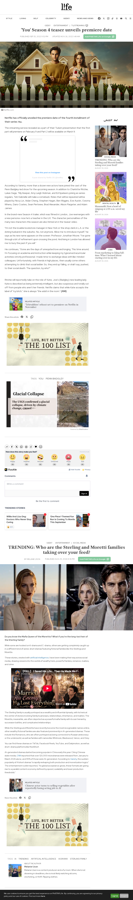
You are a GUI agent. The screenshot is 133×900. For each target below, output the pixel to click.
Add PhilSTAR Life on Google (98, 36)
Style (9, 18)
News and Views (85, 18)
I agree (114, 896)
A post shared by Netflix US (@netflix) (47, 178)
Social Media (79, 543)
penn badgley (55, 378)
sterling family (78, 858)
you (41, 378)
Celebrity (50, 18)
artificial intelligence (39, 657)
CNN (19, 755)
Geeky (66, 18)
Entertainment (61, 25)
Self (35, 18)
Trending (23, 858)
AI (15, 858)
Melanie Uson (33, 559)
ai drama (63, 858)
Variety (73, 759)
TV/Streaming (78, 25)
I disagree (124, 896)
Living (23, 18)
